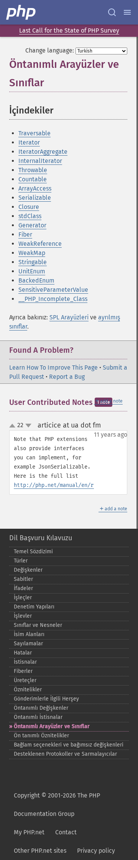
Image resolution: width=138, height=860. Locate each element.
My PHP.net (29, 832)
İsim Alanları (29, 634)
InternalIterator (40, 160)
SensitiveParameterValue (53, 289)
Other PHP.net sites (40, 850)
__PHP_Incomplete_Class (52, 299)
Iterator (29, 142)
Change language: (49, 50)
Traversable (34, 133)
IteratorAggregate (42, 151)
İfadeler (23, 588)
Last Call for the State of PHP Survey (69, 30)
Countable (32, 179)
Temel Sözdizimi (33, 551)
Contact (66, 832)
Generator (32, 225)
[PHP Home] (21, 12)
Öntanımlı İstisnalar (38, 717)
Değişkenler (28, 570)
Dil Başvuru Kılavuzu (40, 538)
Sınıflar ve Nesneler (38, 625)
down (28, 426)
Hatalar (23, 653)
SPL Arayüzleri (69, 317)
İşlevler (23, 616)
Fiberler (23, 671)
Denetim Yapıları (34, 606)
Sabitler (23, 579)
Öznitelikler (28, 689)
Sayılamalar (28, 643)
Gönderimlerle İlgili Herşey (46, 699)
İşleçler (23, 597)
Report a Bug (67, 376)
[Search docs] (112, 12)
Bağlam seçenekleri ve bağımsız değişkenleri (68, 745)
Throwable (32, 170)
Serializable (34, 197)
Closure (28, 206)
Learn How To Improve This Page (53, 367)
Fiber (25, 234)
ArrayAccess (34, 188)
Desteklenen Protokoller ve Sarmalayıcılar (65, 754)
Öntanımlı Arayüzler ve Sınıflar (52, 726)
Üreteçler (25, 680)
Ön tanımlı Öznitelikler (41, 735)
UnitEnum (31, 271)
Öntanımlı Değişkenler (41, 708)
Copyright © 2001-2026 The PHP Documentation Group (57, 804)
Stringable (32, 262)
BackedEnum (36, 280)
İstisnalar (25, 662)
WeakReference (40, 243)
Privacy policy (96, 850)
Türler (21, 560)
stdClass (29, 216)
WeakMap (31, 253)
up (13, 426)
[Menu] (127, 12)
